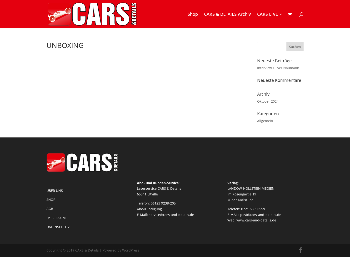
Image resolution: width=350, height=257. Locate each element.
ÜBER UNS (54, 190)
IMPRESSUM (56, 217)
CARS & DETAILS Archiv (227, 14)
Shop (193, 14)
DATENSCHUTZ (58, 227)
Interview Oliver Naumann (278, 68)
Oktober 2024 (268, 101)
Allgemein (265, 121)
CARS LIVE (267, 14)
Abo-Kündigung (149, 209)
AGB (49, 208)
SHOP (50, 199)
